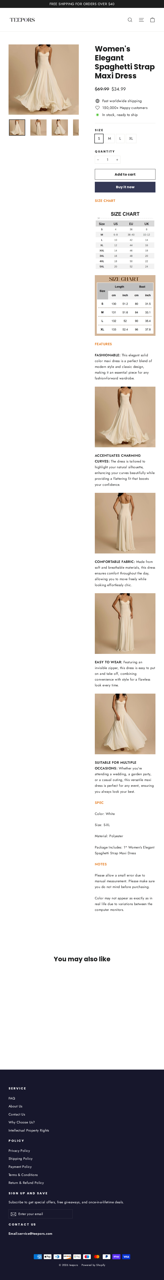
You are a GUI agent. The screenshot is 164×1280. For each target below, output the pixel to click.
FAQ (12, 1098)
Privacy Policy (19, 1150)
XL (131, 138)
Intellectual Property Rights (29, 1130)
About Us (15, 1106)
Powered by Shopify (93, 1265)
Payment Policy (20, 1166)
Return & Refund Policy (26, 1182)
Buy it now (125, 187)
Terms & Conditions (23, 1174)
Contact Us (17, 1114)
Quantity (105, 151)
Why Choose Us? (22, 1122)
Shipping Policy (20, 1158)
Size (99, 130)
